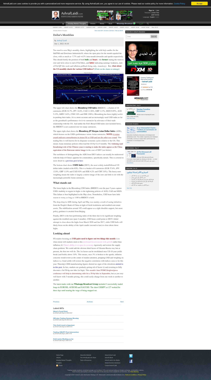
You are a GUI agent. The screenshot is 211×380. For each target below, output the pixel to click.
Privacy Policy (142, 375)
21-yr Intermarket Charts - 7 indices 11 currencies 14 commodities (146, 129)
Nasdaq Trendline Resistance (143, 110)
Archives (90, 302)
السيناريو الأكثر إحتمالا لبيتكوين (137, 172)
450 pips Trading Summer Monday (66, 318)
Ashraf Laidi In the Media (112, 360)
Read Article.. (130, 162)
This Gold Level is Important (64, 325)
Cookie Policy (179, 3)
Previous (56, 302)
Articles (92, 23)
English (152, 17)
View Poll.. (129, 188)
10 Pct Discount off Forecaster (144, 153)
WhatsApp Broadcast (125, 23)
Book (110, 23)
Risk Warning (135, 372)
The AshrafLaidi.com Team (88, 357)
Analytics (59, 363)
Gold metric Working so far (63, 339)
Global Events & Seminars (112, 363)
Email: (129, 36)
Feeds (60, 365)
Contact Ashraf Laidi (111, 365)
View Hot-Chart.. (131, 118)
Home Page (59, 355)
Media (102, 23)
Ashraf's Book (109, 357)
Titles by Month (119, 30)
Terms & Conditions (131, 375)
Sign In (151, 10)
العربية (141, 23)
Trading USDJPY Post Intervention (66, 332)
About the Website (85, 355)
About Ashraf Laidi (110, 355)
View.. (128, 142)
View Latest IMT (99, 30)
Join (157, 10)
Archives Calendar (109, 30)
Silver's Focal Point (60, 311)
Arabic (157, 17)
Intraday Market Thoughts (77, 23)
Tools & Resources (85, 360)
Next (122, 302)
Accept (199, 3)
